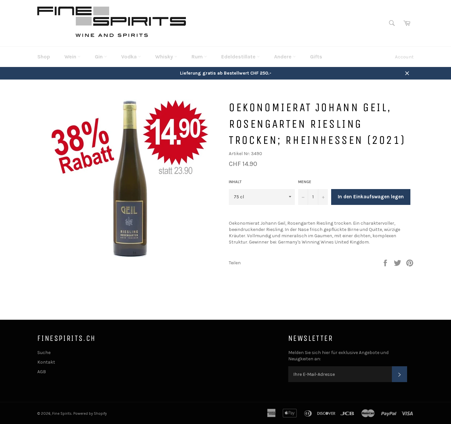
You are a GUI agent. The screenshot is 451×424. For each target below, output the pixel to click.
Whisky (164, 56)
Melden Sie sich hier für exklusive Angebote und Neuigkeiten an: (338, 356)
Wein (71, 56)
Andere (283, 56)
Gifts (316, 56)
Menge (304, 181)
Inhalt (235, 181)
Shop (43, 56)
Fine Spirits (62, 413)
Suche (44, 352)
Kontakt (46, 362)
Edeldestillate (239, 56)
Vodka (129, 56)
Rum (197, 56)
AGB (41, 372)
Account (404, 57)
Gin (99, 56)
